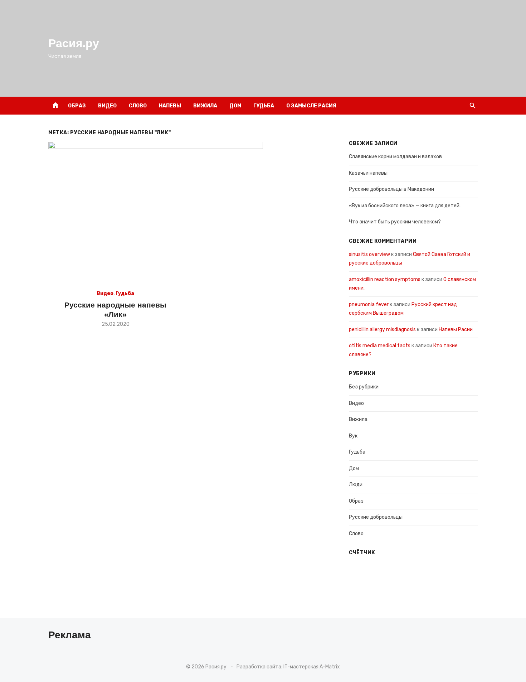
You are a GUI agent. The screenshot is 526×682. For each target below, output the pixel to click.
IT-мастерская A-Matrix (311, 667)
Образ (77, 106)
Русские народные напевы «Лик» (115, 309)
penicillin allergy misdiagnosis (382, 330)
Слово (138, 106)
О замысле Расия (311, 106)
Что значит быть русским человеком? (395, 222)
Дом (235, 106)
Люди (355, 485)
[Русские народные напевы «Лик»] (155, 213)
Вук (353, 436)
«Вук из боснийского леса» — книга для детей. (405, 206)
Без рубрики (364, 387)
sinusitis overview (369, 254)
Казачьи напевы (368, 173)
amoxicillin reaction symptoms (384, 279)
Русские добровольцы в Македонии (391, 189)
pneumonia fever (369, 304)
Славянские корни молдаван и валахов (395, 157)
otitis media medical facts (379, 346)
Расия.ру (73, 43)
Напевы (170, 106)
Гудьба (263, 106)
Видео (107, 106)
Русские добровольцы (376, 517)
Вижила (205, 106)
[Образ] (457, 105)
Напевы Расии (456, 330)
